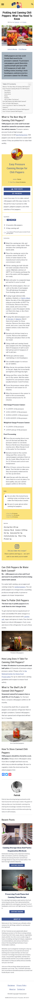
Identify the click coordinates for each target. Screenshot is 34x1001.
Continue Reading (17, 865)
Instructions (7, 94)
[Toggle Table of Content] (29, 84)
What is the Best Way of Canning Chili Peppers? (16, 86)
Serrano (10, 319)
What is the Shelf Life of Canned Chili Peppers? (16, 109)
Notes (6, 96)
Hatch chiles (25, 298)
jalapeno (18, 319)
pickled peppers (20, 587)
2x (11, 220)
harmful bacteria (21, 135)
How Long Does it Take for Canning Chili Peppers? (14, 106)
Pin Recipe (18, 193)
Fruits (24, 22)
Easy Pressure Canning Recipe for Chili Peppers (16, 88)
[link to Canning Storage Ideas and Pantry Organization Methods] (17, 834)
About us (12, 989)
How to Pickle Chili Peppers (10, 103)
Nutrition (6, 97)
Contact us (21, 989)
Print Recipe (22, 49)
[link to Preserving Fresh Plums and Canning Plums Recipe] (17, 880)
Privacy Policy (21, 985)
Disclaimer (11, 985)
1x (8, 220)
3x (14, 220)
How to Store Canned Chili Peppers (12, 111)
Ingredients (7, 92)
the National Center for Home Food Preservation (14, 674)
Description (7, 90)
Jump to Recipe (12, 49)
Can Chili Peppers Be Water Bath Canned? (14, 101)
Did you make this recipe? (11, 99)
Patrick (17, 22)
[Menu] (2, 4)
